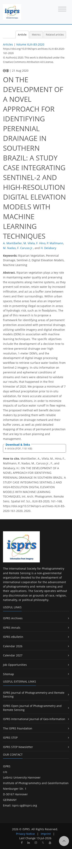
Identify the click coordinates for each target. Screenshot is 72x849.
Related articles (55, 34)
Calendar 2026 (12, 646)
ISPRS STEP (10, 737)
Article (22, 34)
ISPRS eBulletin (13, 637)
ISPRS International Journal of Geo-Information (34, 719)
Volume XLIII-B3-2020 (30, 44)
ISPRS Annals (11, 627)
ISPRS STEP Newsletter (18, 747)
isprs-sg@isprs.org (24, 805)
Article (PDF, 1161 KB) (19, 448)
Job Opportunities (15, 665)
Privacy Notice (25, 834)
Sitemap (8, 674)
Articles (8, 44)
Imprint (46, 834)
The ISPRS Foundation (17, 728)
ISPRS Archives (13, 618)
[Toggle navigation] (62, 9)
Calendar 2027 (12, 655)
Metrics (36, 34)
